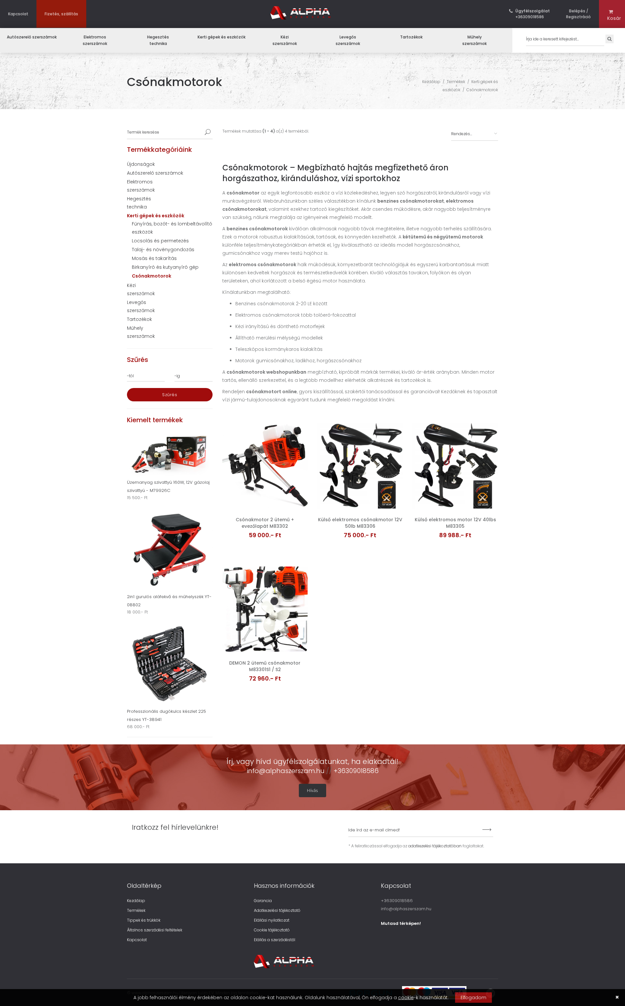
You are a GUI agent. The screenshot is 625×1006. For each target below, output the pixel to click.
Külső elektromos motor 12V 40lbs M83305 (455, 522)
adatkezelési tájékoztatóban (435, 846)
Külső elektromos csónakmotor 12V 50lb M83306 (360, 522)
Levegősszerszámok (348, 40)
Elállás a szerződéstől (274, 939)
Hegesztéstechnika (158, 40)
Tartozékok (411, 37)
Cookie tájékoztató (272, 930)
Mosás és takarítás (154, 258)
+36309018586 (532, 14)
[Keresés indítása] (208, 132)
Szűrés (169, 395)
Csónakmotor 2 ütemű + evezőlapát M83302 (265, 522)
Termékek (456, 81)
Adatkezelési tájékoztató (277, 910)
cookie (406, 997)
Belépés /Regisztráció (578, 14)
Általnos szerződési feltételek (154, 930)
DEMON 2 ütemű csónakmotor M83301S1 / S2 (264, 666)
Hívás (312, 790)
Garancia (263, 900)
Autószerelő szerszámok (32, 37)
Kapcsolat (18, 14)
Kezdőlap (431, 81)
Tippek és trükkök (143, 920)
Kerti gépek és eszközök (221, 37)
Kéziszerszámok (284, 40)
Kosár (612, 18)
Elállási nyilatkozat (271, 920)
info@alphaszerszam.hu (286, 770)
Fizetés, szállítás (61, 14)
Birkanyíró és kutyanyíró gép (165, 267)
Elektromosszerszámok (95, 40)
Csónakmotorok (482, 90)
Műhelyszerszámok (474, 40)
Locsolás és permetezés (160, 240)
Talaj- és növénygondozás (163, 249)
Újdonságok (141, 164)
